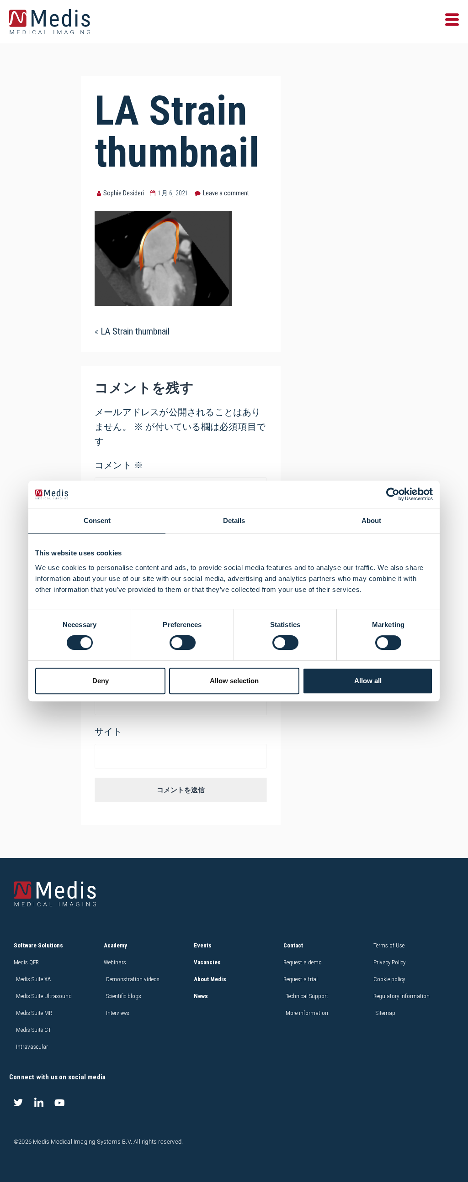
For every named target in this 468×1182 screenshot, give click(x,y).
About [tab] (371, 520)
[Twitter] (18, 1102)
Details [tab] (234, 520)
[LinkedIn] (39, 1102)
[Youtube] (59, 1102)
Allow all (368, 681)
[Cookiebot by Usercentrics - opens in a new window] (393, 494)
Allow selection (234, 681)
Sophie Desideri (123, 193)
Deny (100, 681)
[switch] (183, 642)
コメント (119, 465)
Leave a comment (226, 193)
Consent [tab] (97, 520)
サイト (108, 731)
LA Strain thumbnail (135, 331)
